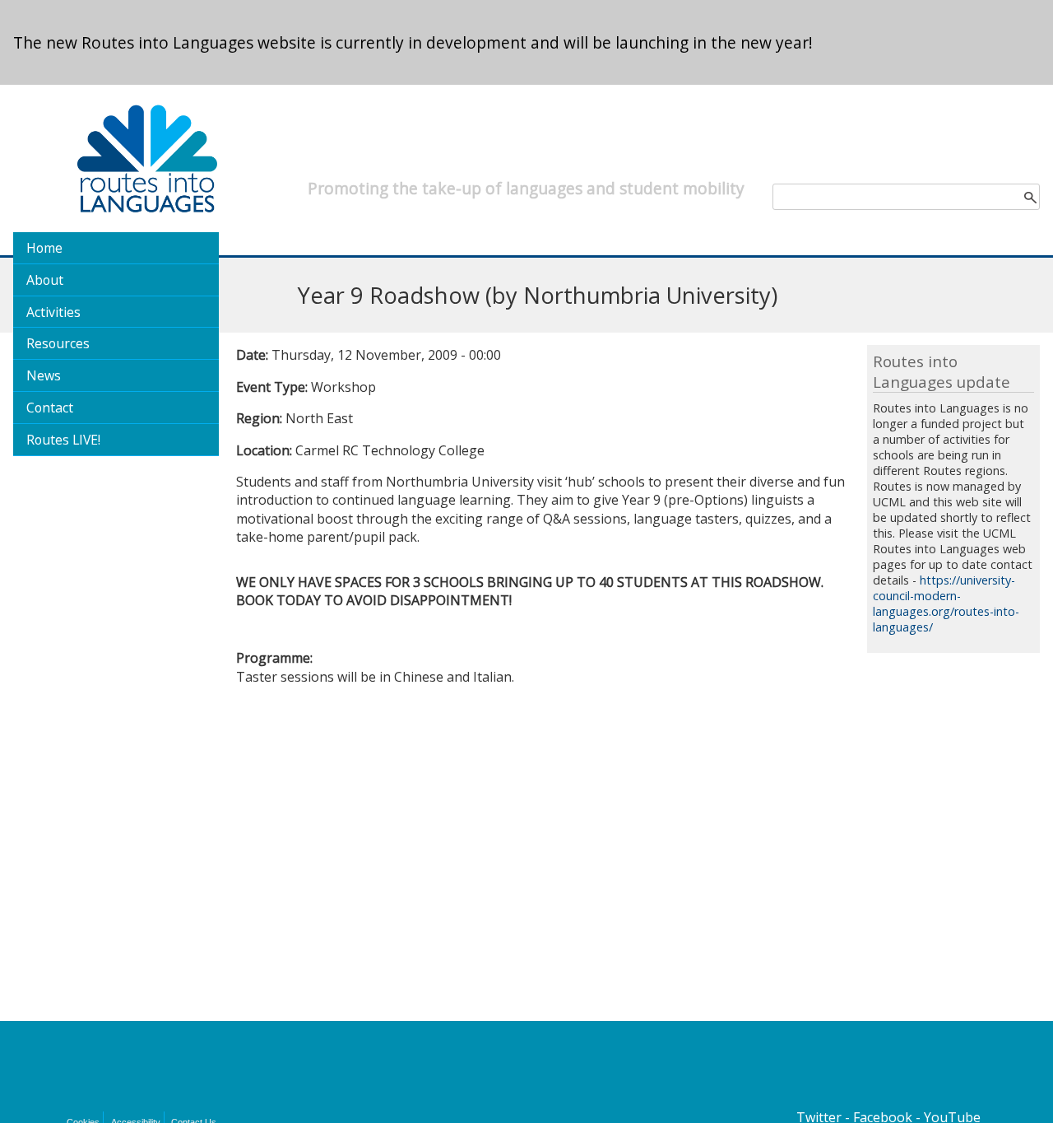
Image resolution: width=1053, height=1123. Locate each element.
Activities (53, 312)
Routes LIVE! (63, 440)
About (44, 280)
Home (44, 248)
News (43, 375)
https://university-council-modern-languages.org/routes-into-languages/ (946, 603)
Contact (49, 407)
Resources (58, 343)
